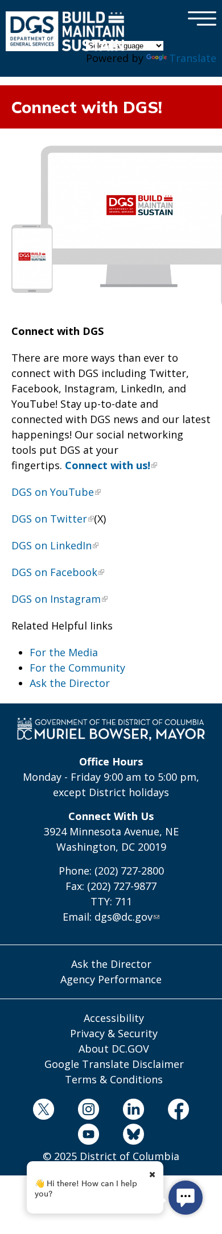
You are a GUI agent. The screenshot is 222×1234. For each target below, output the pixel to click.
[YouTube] (88, 1136)
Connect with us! (107, 465)
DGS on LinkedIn (51, 545)
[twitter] (43, 1111)
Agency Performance (111, 979)
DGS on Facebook (54, 572)
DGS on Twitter (49, 518)
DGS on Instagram (56, 599)
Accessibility (114, 1018)
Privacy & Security (114, 1033)
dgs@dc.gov (123, 917)
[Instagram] (88, 1111)
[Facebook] (179, 1111)
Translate (192, 58)
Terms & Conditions (114, 1079)
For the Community (77, 667)
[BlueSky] (134, 1136)
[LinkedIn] (134, 1111)
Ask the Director (70, 683)
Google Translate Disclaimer (114, 1064)
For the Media (64, 652)
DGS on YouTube (52, 492)
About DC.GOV (114, 1048)
